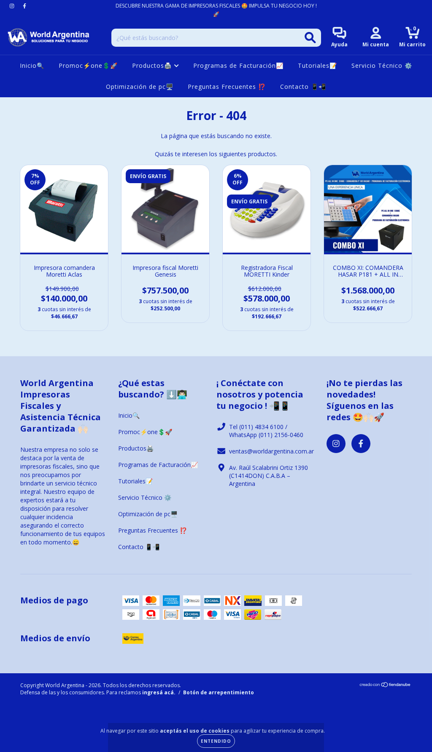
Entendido (216, 741)
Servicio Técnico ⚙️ (381, 65)
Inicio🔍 (32, 65)
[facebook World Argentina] (24, 6)
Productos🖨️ (153, 65)
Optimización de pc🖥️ (139, 87)
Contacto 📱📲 (303, 87)
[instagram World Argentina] (12, 6)
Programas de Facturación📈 (238, 65)
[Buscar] (310, 38)
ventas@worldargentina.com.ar (271, 451)
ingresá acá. (159, 692)
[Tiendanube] (385, 685)
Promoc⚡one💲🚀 (88, 65)
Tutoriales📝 (317, 65)
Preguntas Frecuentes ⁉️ (227, 87)
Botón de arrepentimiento (218, 692)
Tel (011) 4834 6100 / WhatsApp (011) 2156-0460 (266, 431)
